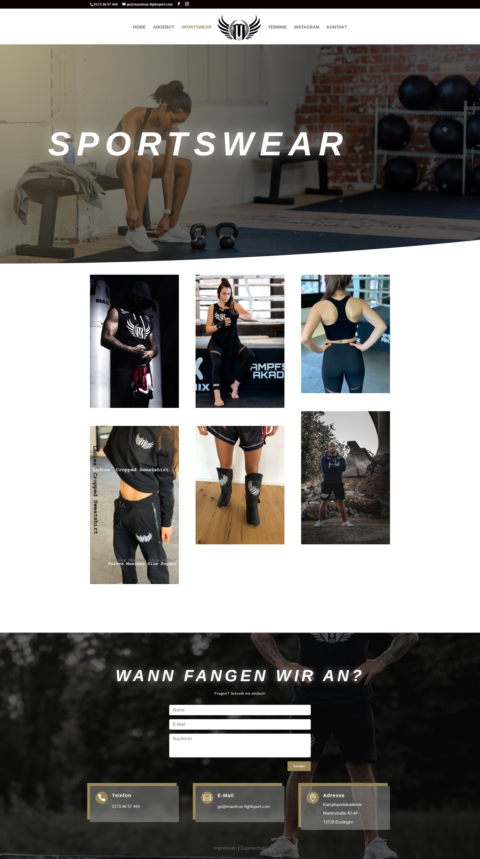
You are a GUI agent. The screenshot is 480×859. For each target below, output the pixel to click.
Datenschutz (254, 848)
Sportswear (196, 27)
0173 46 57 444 (126, 806)
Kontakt (337, 27)
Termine (277, 27)
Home (139, 27)
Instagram (306, 27)
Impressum (225, 848)
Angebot (163, 27)
